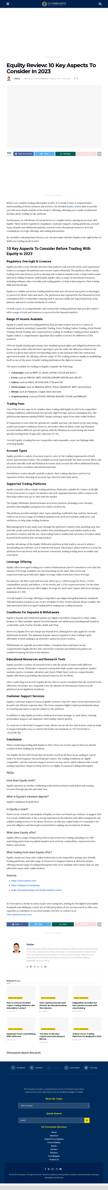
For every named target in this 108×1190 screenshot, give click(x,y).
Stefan (17, 79)
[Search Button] (87, 1120)
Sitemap (95, 1175)
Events (54, 1146)
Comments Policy (84, 1175)
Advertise (54, 1136)
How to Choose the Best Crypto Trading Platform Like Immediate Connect (21, 1005)
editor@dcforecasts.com (19, 914)
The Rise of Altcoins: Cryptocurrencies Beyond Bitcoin (52, 1036)
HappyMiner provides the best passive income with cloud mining (84, 1005)
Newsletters (49, 1178)
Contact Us (54, 1160)
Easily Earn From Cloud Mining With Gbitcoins (21, 1035)
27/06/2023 (44, 1011)
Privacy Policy (64, 1175)
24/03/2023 (44, 1042)
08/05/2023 (11, 1040)
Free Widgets (54, 1156)
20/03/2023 (77, 1040)
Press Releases (42, 79)
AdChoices (59, 1178)
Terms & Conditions (50, 1175)
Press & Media (54, 1142)
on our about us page (65, 1092)
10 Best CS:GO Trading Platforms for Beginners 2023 (86, 1035)
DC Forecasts (20, 1175)
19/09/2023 (11, 1011)
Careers (54, 1149)
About (54, 1132)
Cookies (73, 1175)
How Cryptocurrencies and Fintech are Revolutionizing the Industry (53, 1005)
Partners (54, 1153)
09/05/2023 (28, 79)
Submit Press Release (54, 1139)
